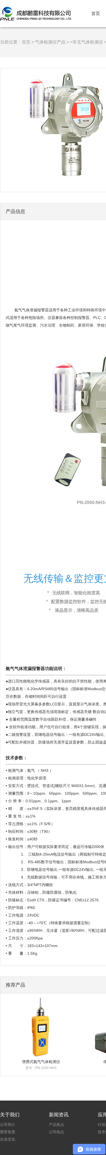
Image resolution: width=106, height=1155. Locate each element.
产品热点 (56, 1124)
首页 (95, 13)
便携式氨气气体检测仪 (41, 1061)
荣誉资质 (7, 1132)
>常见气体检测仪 (86, 42)
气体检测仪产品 (50, 42)
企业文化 (7, 1139)
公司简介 (7, 1124)
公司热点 (56, 1132)
